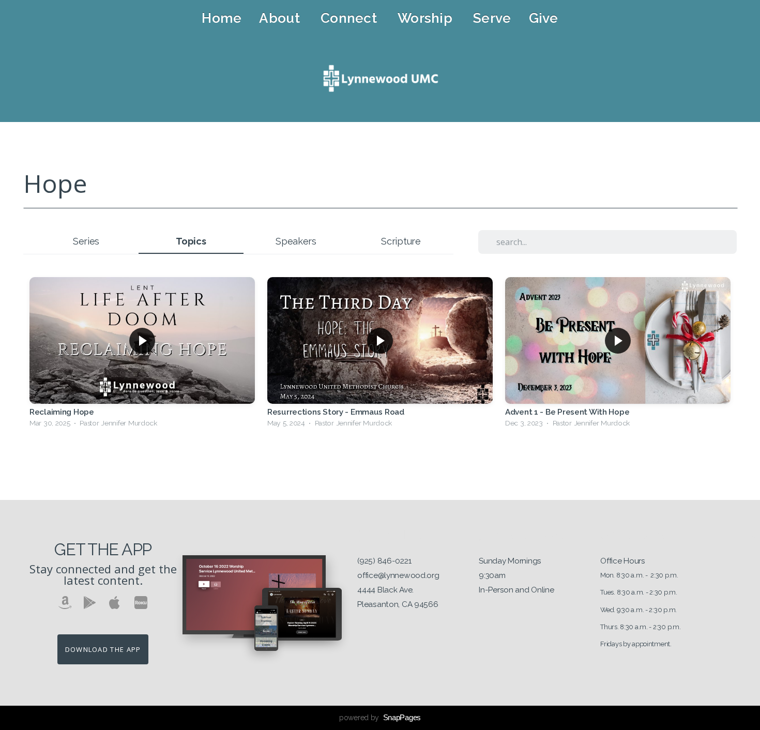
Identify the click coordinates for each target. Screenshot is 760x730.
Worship (426, 18)
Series (86, 241)
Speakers (296, 241)
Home (221, 18)
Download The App (103, 649)
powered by (380, 717)
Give (543, 18)
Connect (350, 18)
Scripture (400, 241)
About (281, 18)
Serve (492, 18)
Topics (191, 241)
